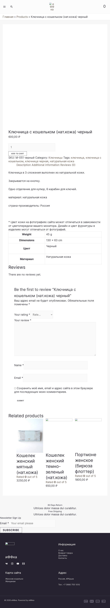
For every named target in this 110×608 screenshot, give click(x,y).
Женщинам (10, 581)
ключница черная (36, 161)
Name (19, 365)
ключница (77, 157)
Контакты (62, 558)
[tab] (23, 165)
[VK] (6, 563)
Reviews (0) (67, 165)
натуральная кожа (62, 161)
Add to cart (17, 154)
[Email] (23, 563)
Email (18, 377)
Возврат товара (65, 553)
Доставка (62, 555)
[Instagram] (12, 563)
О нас (61, 550)
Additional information (46, 165)
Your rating (22, 314)
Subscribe (11, 530)
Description (23, 165)
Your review (22, 320)
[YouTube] (18, 563)
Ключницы (56, 157)
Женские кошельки (14, 579)
